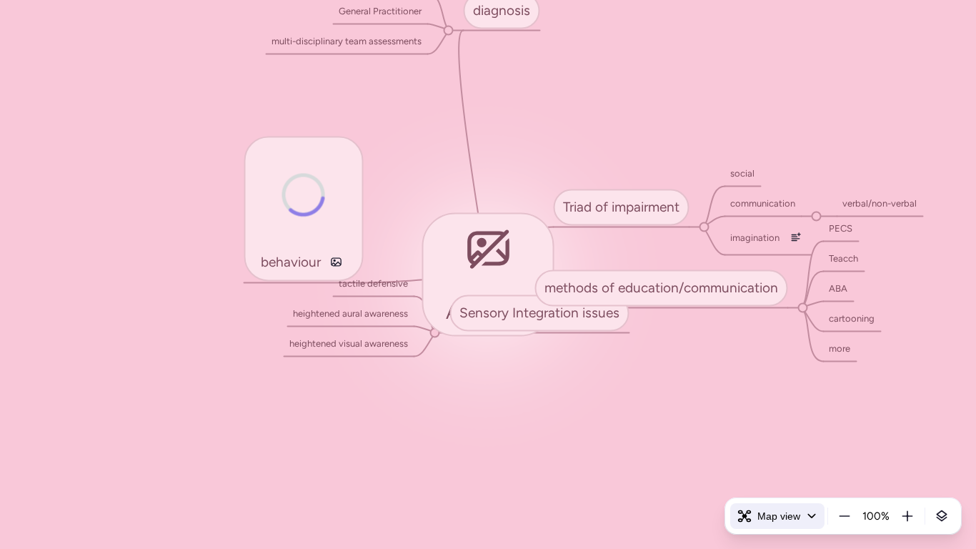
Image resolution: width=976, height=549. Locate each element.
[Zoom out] (844, 516)
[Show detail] (941, 516)
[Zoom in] (907, 516)
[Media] (337, 262)
